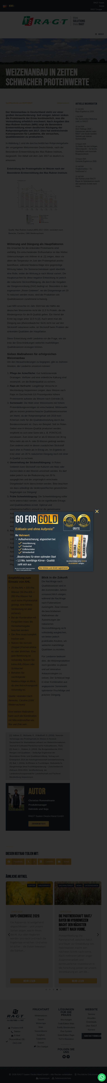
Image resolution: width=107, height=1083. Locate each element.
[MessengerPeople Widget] (102, 1077)
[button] (97, 511)
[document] (53, 541)
